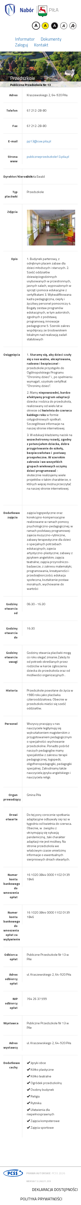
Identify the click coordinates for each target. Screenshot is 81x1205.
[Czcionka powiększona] (73, 25)
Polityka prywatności (41, 1199)
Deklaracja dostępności (55, 1189)
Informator (25, 39)
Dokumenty (51, 39)
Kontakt (41, 45)
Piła (53, 9)
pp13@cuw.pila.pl (39, 141)
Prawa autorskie (38, 1173)
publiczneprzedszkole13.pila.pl (48, 156)
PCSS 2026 (58, 1173)
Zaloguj (21, 45)
